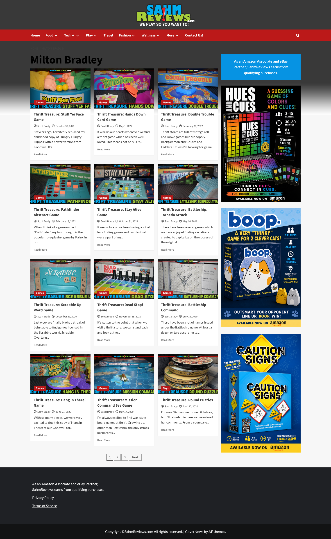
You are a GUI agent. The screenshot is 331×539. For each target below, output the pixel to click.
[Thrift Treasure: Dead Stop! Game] (124, 279)
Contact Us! (194, 35)
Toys (165, 388)
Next (135, 457)
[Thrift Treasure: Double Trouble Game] (188, 88)
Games (40, 102)
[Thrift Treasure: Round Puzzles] (188, 374)
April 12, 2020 (190, 406)
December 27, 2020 (66, 317)
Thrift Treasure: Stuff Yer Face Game (59, 117)
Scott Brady (43, 126)
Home (35, 35)
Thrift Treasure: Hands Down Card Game (121, 117)
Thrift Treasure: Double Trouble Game (187, 117)
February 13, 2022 (66, 221)
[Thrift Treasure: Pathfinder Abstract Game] (60, 184)
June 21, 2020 (63, 412)
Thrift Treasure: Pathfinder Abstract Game (56, 212)
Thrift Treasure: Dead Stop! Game (120, 307)
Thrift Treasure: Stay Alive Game (119, 212)
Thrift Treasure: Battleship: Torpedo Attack (184, 212)
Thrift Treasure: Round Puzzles (187, 400)
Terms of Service (44, 505)
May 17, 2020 (126, 412)
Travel (108, 35)
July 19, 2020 (190, 317)
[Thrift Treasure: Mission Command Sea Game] (124, 374)
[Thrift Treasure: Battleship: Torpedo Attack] (188, 184)
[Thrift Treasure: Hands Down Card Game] (124, 88)
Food (49, 35)
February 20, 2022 (193, 126)
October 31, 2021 (128, 221)
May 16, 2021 (190, 221)
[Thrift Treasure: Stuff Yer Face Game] (60, 88)
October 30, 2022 (65, 126)
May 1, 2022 (125, 126)
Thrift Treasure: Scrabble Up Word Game (58, 307)
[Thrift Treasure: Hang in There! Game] (60, 374)
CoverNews (194, 531)
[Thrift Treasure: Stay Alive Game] (124, 184)
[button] (298, 35)
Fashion (125, 35)
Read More (40, 154)
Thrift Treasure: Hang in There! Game (60, 402)
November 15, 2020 (130, 317)
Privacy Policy (43, 497)
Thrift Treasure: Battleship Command (183, 307)
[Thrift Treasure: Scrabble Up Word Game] (60, 279)
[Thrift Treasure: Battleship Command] (188, 279)
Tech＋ (69, 35)
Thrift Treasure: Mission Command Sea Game (117, 402)
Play (89, 35)
